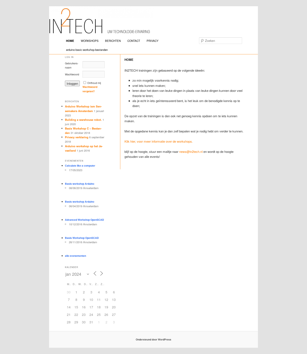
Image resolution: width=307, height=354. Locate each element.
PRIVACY (153, 41)
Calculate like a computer (80, 165)
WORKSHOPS (90, 41)
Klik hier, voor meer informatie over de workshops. (158, 141)
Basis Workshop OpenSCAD (82, 238)
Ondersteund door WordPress (153, 339)
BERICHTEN (113, 41)
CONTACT (133, 41)
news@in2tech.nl (191, 151)
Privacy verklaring (76, 137)
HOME (70, 41)
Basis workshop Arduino (79, 184)
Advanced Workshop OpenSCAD (84, 220)
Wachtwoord (72, 74)
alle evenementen (75, 256)
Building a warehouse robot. (83, 120)
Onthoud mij (94, 83)
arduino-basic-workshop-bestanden (87, 50)
